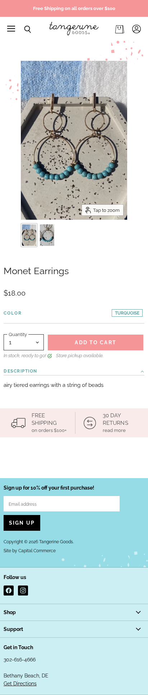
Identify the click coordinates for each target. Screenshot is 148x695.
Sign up (22, 523)
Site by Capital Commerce (30, 550)
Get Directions (20, 683)
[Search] (22, 29)
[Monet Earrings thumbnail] (29, 235)
